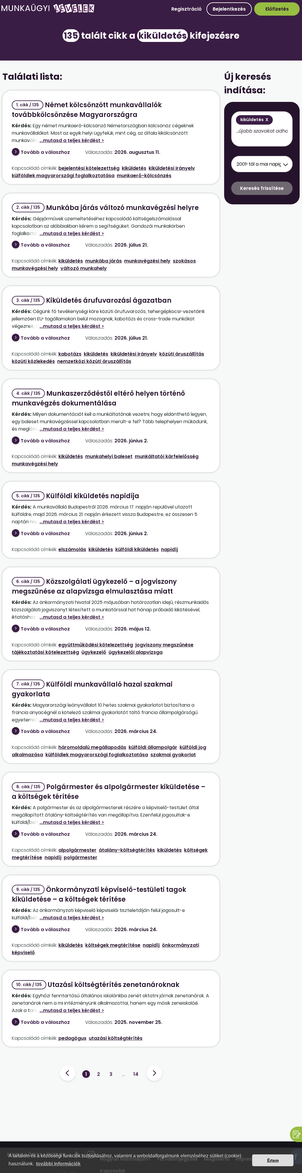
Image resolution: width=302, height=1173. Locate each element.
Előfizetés (277, 9)
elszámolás (72, 549)
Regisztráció (186, 9)
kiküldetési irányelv (172, 168)
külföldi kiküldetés (137, 549)
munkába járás (103, 261)
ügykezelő (93, 652)
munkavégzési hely (147, 261)
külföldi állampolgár (153, 747)
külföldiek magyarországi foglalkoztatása (63, 175)
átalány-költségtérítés (127, 850)
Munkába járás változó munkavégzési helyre (107, 207)
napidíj (169, 549)
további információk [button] (58, 1163)
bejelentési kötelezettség (88, 168)
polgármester (80, 857)
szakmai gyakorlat (173, 754)
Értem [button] (273, 1160)
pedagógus (72, 1038)
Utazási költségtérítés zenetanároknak (97, 984)
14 (135, 1074)
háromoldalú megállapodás (92, 747)
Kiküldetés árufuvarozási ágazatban (93, 300)
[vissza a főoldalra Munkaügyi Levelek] (48, 11)
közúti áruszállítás (181, 354)
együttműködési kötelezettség (95, 644)
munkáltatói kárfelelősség (166, 456)
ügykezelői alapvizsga (136, 652)
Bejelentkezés (229, 9)
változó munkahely (83, 268)
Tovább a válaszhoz (45, 152)
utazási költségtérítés (115, 1038)
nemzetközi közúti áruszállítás (94, 361)
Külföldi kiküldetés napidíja (77, 496)
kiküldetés (134, 168)
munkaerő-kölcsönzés (144, 175)
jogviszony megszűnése (164, 644)
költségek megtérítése (112, 945)
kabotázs (69, 354)
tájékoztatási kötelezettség (45, 652)
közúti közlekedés (33, 361)
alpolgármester (77, 850)
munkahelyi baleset (108, 456)
